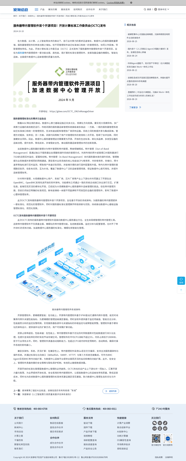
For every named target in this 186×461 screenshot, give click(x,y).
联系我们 (18, 448)
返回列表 (110, 391)
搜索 (149, 9)
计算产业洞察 (123, 423)
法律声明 (169, 457)
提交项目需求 (56, 431)
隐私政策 (159, 457)
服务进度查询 (90, 444)
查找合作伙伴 (56, 427)
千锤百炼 (18, 440)
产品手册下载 (90, 431)
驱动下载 (88, 423)
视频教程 (88, 435)
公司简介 (18, 423)
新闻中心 (31, 16)
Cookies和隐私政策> (116, 2)
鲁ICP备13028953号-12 (69, 457)
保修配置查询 (90, 440)
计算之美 (18, 435)
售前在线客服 (56, 423)
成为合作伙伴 (56, 442)
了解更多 (135, 107)
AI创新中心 (122, 431)
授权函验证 (122, 448)
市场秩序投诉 (123, 444)
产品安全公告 (90, 448)
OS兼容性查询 (124, 440)
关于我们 (22, 16)
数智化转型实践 (22, 444)
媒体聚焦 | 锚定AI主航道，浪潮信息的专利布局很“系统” (50, 390)
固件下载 (88, 427)
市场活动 (18, 431)
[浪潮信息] (20, 9)
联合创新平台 (123, 427)
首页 (15, 16)
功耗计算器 (122, 435)
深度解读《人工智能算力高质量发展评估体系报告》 (47, 394)
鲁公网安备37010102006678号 (94, 457)
